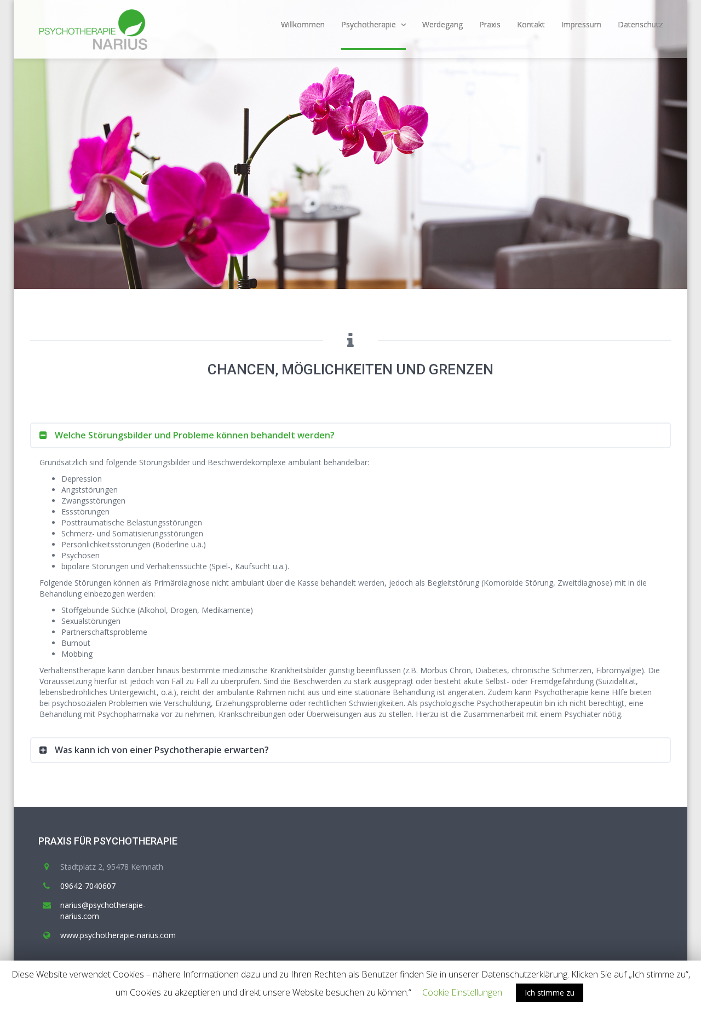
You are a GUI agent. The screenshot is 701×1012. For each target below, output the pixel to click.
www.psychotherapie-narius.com (118, 935)
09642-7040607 (88, 886)
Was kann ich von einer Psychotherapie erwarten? (161, 750)
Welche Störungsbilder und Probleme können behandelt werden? (194, 435)
